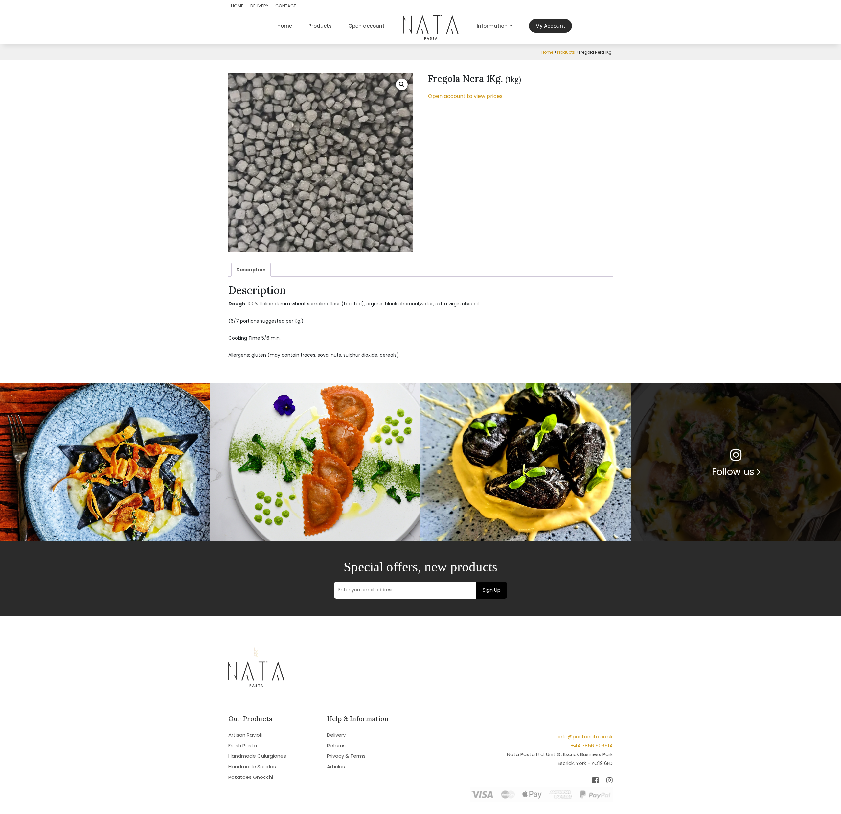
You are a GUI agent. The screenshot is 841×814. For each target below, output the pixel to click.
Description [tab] (251, 269)
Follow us (734, 471)
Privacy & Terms (346, 756)
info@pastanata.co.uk (585, 736)
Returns (336, 745)
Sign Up (492, 590)
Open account (366, 25)
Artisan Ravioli (245, 734)
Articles (336, 766)
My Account (550, 25)
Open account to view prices (465, 96)
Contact (285, 6)
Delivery (259, 6)
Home (237, 6)
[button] (402, 84)
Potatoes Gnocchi (250, 777)
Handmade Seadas (252, 766)
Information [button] (493, 25)
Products (320, 25)
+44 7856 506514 (592, 745)
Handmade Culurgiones (257, 756)
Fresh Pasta (242, 745)
